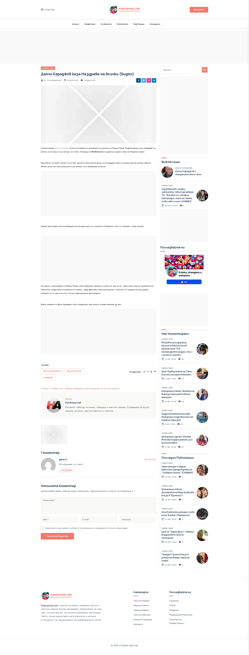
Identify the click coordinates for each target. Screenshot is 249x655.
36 (182, 359)
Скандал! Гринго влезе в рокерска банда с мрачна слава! (175, 557)
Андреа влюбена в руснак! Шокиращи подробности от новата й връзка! (177, 417)
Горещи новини (141, 610)
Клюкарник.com (49, 605)
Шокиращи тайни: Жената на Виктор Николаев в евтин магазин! (177, 394)
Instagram (174, 610)
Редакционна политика (180, 615)
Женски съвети (141, 605)
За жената (106, 24)
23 (182, 447)
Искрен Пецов (74, 371)
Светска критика (142, 615)
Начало (75, 24)
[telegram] (154, 80)
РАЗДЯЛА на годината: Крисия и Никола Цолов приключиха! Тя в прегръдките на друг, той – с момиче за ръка (177, 348)
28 (182, 379)
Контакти (138, 624)
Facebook (173, 601)
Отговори (66, 470)
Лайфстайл (89, 24)
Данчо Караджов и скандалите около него (188, 173)
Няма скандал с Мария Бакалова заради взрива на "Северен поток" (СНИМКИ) (177, 469)
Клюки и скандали (143, 619)
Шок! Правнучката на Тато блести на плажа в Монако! (176, 373)
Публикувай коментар (57, 536)
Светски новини (141, 601)
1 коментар (89, 80)
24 (182, 401)
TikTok (172, 605)
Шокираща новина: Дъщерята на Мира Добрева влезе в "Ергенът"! (177, 492)
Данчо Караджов (62, 148)
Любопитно (122, 24)
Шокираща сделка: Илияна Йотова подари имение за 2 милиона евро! (176, 439)
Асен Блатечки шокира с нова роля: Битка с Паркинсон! (177, 514)
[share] (149, 80)
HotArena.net (54, 80)
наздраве (48, 377)
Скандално (155, 24)
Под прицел (138, 24)
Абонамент (199, 9)
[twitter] (143, 80)
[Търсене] (204, 70)
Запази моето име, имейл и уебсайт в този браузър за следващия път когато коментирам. (86, 528)
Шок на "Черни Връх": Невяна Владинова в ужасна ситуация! (177, 534)
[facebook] (138, 80)
